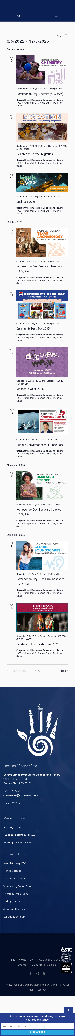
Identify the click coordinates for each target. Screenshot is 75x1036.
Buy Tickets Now (22, 995)
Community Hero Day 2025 (33, 364)
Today (37, 706)
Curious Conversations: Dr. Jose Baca (40, 481)
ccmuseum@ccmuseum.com (20, 831)
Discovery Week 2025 (30, 425)
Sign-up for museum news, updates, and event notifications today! (37, 1018)
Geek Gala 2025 (26, 237)
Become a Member (45, 1000)
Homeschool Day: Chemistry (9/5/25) (39, 130)
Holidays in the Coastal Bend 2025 (37, 680)
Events (22, 1000)
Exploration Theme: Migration (34, 190)
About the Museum (52, 995)
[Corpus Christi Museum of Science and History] (37, 23)
